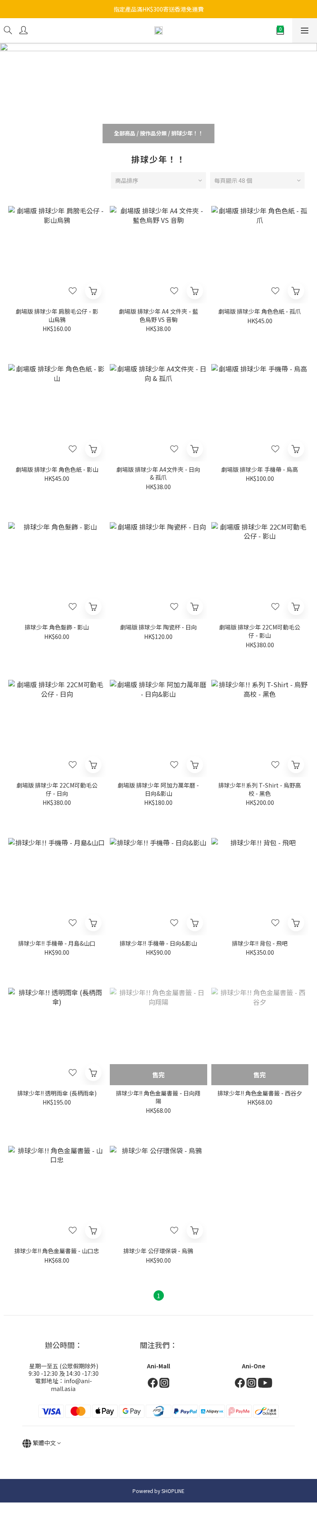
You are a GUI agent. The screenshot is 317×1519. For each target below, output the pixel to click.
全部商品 (124, 133)
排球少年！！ (187, 133)
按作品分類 (153, 133)
